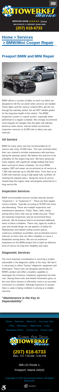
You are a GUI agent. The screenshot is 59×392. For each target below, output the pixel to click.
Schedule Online (14, 330)
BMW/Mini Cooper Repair (29, 42)
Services (25, 37)
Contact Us (32, 330)
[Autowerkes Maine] (29, 10)
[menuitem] (8, 321)
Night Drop (35, 325)
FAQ (11, 325)
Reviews (44, 21)
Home (7, 37)
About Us (31, 321)
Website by (29, 386)
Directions (22, 325)
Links (47, 325)
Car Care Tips (46, 321)
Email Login (47, 330)
